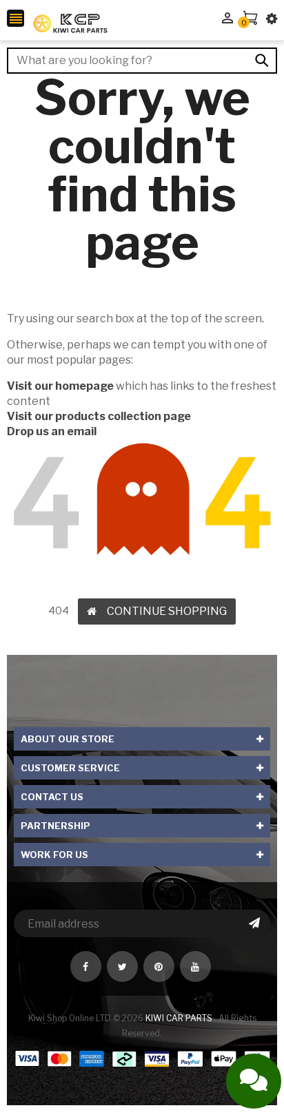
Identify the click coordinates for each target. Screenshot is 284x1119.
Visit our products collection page (99, 416)
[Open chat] (253, 1081)
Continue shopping (167, 611)
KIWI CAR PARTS (179, 1018)
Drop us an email (52, 431)
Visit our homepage (60, 386)
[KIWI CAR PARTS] (142, 1068)
